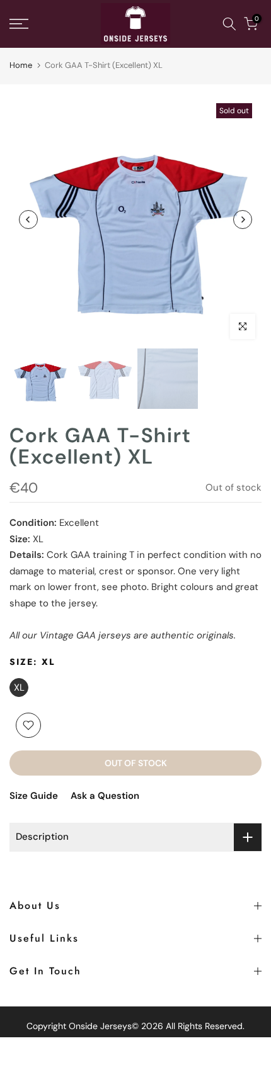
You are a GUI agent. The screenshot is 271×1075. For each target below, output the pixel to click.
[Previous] (28, 219)
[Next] (242, 219)
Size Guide (33, 795)
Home (20, 65)
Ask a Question (105, 795)
